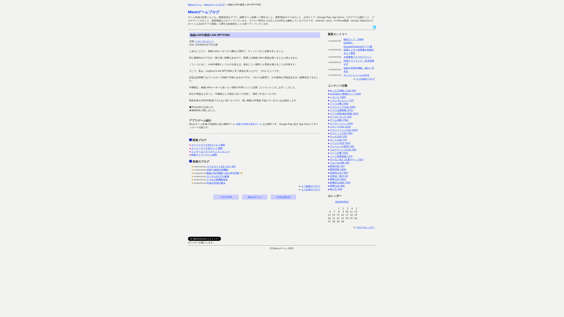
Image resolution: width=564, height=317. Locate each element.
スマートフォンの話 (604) (344, 130)
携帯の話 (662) (338, 179)
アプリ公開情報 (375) (341, 110)
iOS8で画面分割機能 (217, 169)
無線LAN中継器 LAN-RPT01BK (222, 173)
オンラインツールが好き (356, 75)
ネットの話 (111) (338, 139)
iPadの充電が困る (216, 182)
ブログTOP (226, 197)
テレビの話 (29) (338, 136)
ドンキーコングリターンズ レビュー (210, 151)
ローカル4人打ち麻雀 (218, 176)
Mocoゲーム (254, 197)
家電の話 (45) (337, 166)
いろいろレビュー (204, 41)
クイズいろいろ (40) (341, 116)
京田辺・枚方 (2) (339, 175)
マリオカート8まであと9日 (221, 166)
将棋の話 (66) (337, 185)
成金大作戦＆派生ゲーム (249, 124)
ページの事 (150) (339, 152)
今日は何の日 (283, 197)
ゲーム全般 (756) (339, 120)
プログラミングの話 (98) (343, 149)
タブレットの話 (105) (341, 133)
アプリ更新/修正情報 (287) (344, 113)
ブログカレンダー (365, 227)
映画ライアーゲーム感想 (204, 154)
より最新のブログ (310, 186)
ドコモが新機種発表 (217, 179)
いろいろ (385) (338, 97)
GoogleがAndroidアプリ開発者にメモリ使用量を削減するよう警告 (359, 50)
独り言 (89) (336, 189)
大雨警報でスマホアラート (358, 56)
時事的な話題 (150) (340, 182)
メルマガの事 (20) (339, 162)
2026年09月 (342, 201)
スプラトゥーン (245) (341, 123)
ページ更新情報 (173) (341, 156)
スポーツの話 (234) (340, 126)
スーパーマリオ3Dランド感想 (207, 148)
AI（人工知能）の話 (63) (343, 90)
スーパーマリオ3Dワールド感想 (208, 144)
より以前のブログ (310, 189)
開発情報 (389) (338, 169)
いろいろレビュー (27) (342, 100)
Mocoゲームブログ (204, 12)
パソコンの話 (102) (340, 143)
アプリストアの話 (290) (343, 107)
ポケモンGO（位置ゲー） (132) (346, 159)
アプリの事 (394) (339, 103)
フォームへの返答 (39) (342, 146)
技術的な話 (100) (339, 172)
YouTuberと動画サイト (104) (345, 93)
